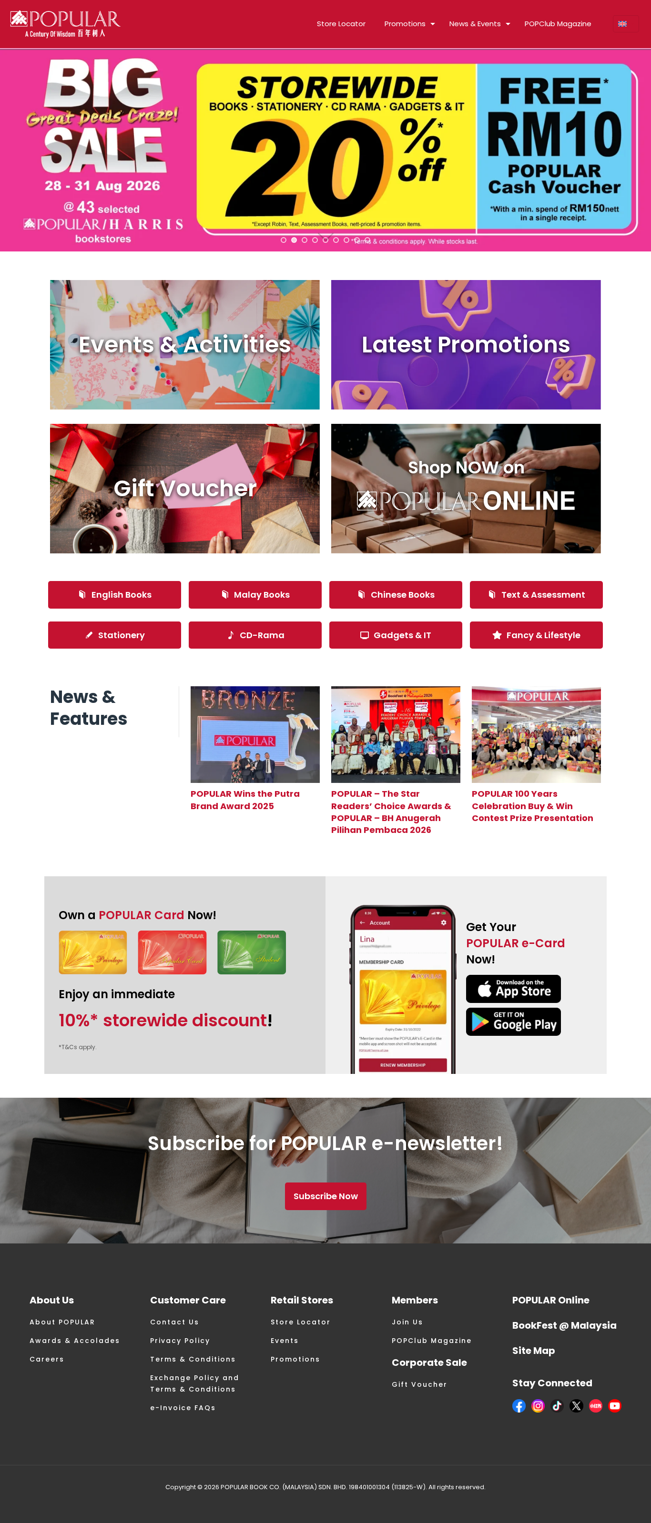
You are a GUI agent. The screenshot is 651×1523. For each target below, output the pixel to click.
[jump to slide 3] (304, 240)
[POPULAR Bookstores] (66, 24)
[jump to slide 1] (283, 240)
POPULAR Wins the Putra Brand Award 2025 (245, 800)
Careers (47, 1359)
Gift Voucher (420, 1384)
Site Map (533, 1350)
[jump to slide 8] (357, 240)
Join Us (407, 1322)
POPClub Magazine (432, 1340)
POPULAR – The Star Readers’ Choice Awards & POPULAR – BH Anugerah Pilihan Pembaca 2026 (391, 812)
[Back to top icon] (605, 1503)
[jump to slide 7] (346, 240)
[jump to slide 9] (367, 240)
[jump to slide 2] (294, 240)
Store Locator (301, 1322)
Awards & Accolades (75, 1340)
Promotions (295, 1359)
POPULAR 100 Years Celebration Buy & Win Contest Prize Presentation (532, 805)
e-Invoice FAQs (183, 1408)
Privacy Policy (180, 1340)
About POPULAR (62, 1322)
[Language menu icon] (626, 23)
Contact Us (174, 1322)
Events (285, 1340)
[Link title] (255, 734)
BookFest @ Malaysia (564, 1325)
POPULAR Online (551, 1300)
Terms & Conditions (193, 1359)
